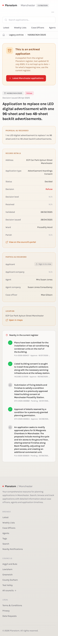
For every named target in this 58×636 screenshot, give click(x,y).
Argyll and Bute (9, 564)
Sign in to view (45, 264)
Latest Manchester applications (27, 78)
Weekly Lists (20, 27)
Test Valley (7, 585)
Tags (4, 538)
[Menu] (53, 12)
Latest (6, 27)
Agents (52, 27)
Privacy (6, 610)
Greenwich (7, 574)
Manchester (28, 5)
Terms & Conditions (12, 605)
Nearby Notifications (12, 549)
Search (5, 543)
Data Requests (9, 616)
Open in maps (16, 320)
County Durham (10, 580)
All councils (8, 590)
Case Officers (37, 27)
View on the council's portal (22, 242)
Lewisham (7, 569)
